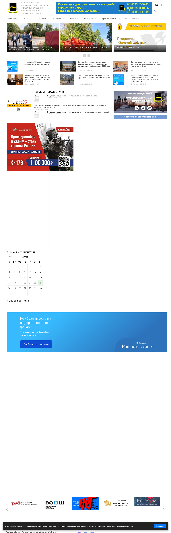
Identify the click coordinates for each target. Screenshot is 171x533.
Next (163, 509)
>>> (39, 257)
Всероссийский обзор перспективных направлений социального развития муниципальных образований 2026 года (94, 64)
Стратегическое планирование (140, 117)
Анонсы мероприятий (21, 252)
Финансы (74, 19)
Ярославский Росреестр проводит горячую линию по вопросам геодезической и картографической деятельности (145, 79)
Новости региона (18, 300)
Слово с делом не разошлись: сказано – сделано (84, 47)
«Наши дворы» (132, 19)
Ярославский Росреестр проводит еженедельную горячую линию (37, 63)
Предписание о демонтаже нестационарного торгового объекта (72, 96)
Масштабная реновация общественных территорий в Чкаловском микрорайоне (94, 77)
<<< (10, 257)
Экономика (58, 19)
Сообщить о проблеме (36, 344)
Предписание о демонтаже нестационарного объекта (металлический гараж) (78, 112)
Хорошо (159, 526)
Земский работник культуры (128, 47)
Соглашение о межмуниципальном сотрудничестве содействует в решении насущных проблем (146, 64)
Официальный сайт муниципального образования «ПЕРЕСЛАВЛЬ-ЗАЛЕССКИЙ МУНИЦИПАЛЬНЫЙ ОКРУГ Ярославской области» (35, 8)
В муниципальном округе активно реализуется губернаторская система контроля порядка (30, 48)
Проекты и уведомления (49, 91)
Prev (7, 509)
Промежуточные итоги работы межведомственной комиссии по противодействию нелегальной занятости (37, 79)
